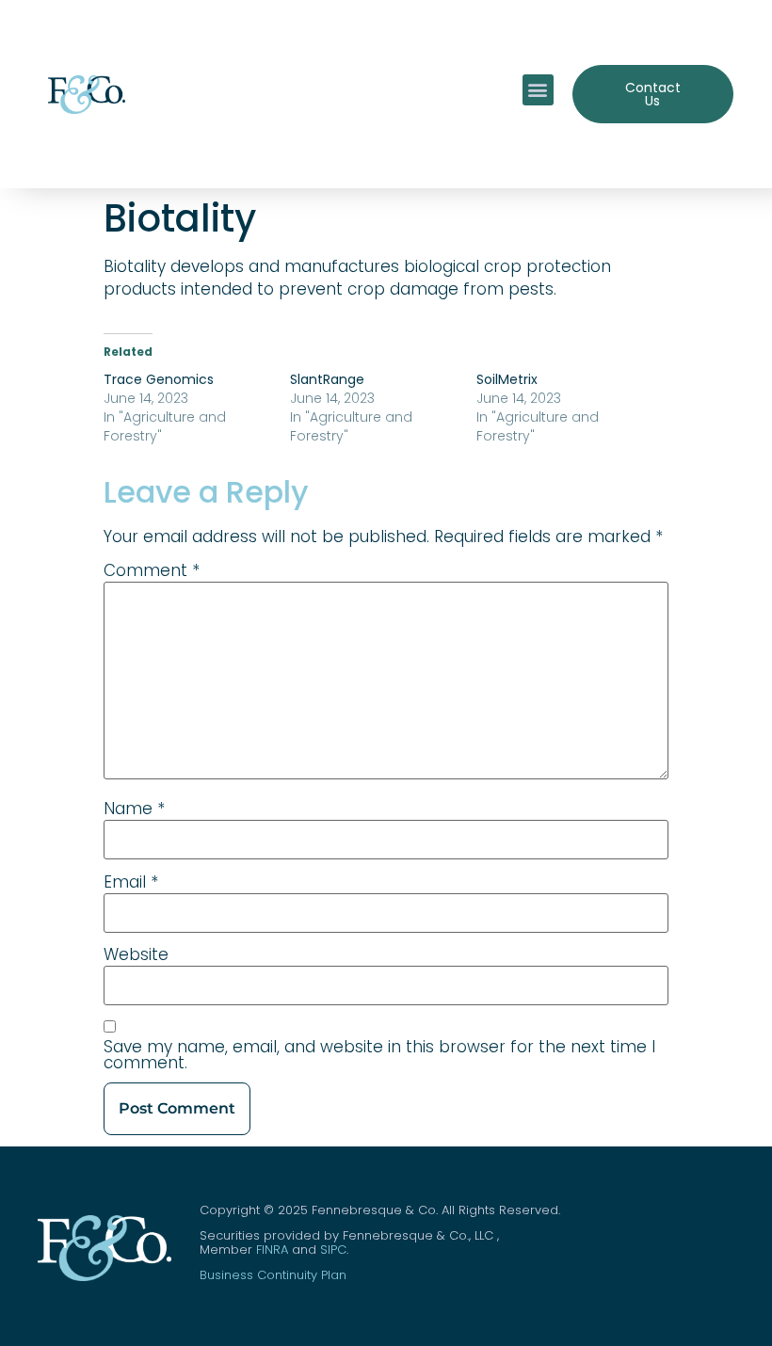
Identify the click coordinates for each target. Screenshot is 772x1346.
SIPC (333, 1249)
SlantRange (327, 379)
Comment (152, 571)
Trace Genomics (159, 379)
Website (136, 955)
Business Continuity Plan (273, 1275)
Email (131, 882)
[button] (538, 89)
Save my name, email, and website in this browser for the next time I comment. (379, 1055)
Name (134, 809)
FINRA (272, 1249)
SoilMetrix (507, 379)
